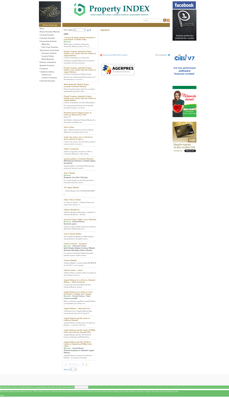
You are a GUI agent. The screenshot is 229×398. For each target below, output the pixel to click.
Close (2, 395)
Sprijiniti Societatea (47, 65)
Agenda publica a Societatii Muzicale (78, 158)
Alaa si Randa (69, 173)
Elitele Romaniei (48, 59)
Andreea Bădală (70, 260)
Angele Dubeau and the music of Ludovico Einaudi (77, 319)
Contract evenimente (49, 77)
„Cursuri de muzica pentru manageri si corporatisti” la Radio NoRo (79, 38)
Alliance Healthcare (72, 209)
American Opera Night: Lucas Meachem (80, 219)
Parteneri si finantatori (48, 62)
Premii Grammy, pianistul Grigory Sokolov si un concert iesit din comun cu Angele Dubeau (80, 53)
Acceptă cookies (81, 387)
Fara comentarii (161, 55)
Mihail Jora (46, 44)
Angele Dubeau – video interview (77, 308)
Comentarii (44, 68)
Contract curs (46, 74)
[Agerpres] (135, 70)
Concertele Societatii (47, 38)
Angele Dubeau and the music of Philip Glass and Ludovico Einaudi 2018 (79, 331)
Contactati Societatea (47, 81)
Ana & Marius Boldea (72, 233)
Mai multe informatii (66, 387)
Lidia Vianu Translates (50, 47)
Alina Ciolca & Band (72, 199)
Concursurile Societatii (48, 41)
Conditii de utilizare (47, 71)
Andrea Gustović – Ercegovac (75, 243)
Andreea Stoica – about (73, 270)
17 (83, 364)
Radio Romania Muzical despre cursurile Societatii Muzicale (76, 85)
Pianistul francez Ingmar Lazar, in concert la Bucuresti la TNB (77, 113)
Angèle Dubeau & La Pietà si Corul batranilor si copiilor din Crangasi (78, 292)
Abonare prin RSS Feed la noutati (115, 55)
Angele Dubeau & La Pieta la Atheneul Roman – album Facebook (79, 281)
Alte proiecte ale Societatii (49, 50)
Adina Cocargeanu (71, 148)
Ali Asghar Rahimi (71, 187)
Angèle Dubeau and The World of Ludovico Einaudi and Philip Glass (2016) (78, 344)
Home (42, 28)
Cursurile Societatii (47, 35)
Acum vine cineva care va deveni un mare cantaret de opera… (78, 138)
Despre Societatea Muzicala (50, 31)
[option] (116, 9)
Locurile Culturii (48, 56)
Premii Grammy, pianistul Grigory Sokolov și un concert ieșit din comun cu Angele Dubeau (80, 69)
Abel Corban (69, 127)
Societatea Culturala (49, 53)
